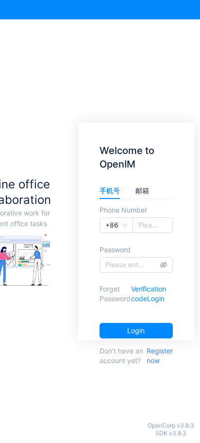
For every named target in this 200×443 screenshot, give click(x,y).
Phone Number (123, 210)
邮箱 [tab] (142, 190)
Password (115, 249)
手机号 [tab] (110, 190)
